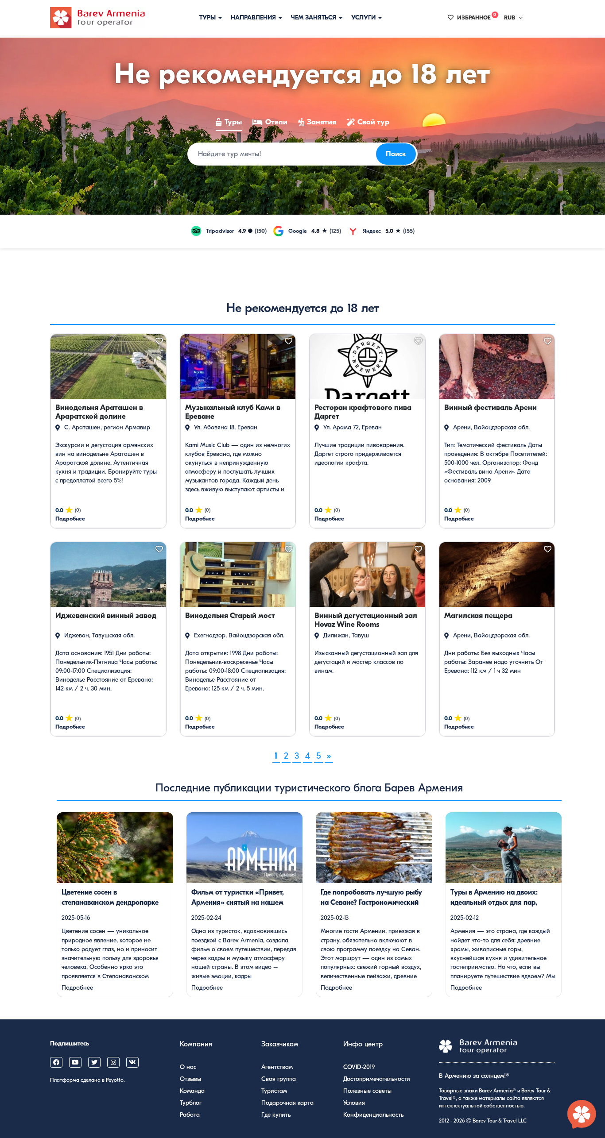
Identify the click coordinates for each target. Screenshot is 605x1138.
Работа (190, 1115)
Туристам (274, 1091)
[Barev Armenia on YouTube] (75, 1062)
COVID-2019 (359, 1067)
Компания (196, 1044)
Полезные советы (367, 1091)
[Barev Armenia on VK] (132, 1062)
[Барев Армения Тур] (97, 17)
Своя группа (278, 1079)
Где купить (276, 1115)
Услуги (364, 17)
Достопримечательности (376, 1079)
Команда (192, 1091)
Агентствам (277, 1067)
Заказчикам (280, 1044)
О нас (188, 1067)
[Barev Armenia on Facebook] (56, 1062)
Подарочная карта (287, 1103)
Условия (354, 1103)
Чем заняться (314, 17)
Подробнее (77, 987)
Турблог (191, 1103)
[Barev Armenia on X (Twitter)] (94, 1062)
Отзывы (190, 1079)
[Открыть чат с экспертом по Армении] (582, 1115)
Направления (254, 17)
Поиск (396, 154)
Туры (208, 17)
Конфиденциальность (373, 1115)
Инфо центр (363, 1044)
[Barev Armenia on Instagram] (113, 1062)
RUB (509, 17)
